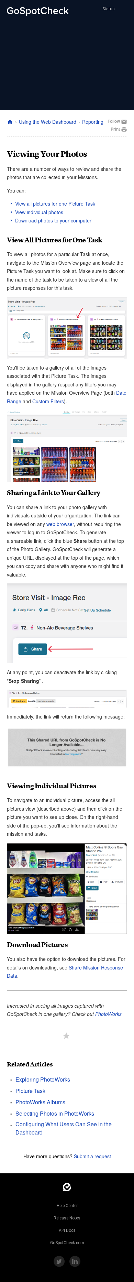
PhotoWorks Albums (40, 1102)
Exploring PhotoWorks (42, 1079)
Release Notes (67, 1218)
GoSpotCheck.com (67, 1242)
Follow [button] (114, 121)
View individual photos (39, 212)
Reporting (92, 121)
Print (119, 129)
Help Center (67, 1205)
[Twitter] (59, 1261)
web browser (60, 524)
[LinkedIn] (74, 1261)
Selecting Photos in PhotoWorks (54, 1113)
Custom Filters (48, 401)
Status (108, 9)
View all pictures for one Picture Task (55, 203)
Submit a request (92, 1156)
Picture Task (30, 1091)
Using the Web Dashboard (47, 121)
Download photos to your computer (53, 220)
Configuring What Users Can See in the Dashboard (63, 1128)
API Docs (67, 1230)
